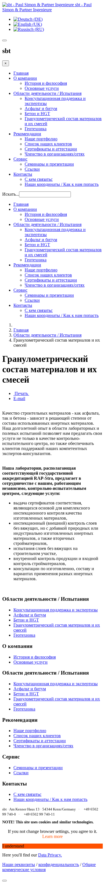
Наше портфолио (41, 138)
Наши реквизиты (18, 864)
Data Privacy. (50, 855)
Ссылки (32, 169)
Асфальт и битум (41, 108)
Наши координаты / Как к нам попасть (62, 184)
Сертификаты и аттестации (51, 149)
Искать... (10, 194)
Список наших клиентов (48, 143)
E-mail (19, 398)
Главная (21, 73)
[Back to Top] (4, 880)
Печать (21, 393)
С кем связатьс (39, 179)
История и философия (46, 83)
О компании (25, 78)
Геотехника (35, 128)
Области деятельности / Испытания (47, 93)
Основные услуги (42, 88)
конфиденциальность (58, 864)
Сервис (20, 159)
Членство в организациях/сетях (55, 154)
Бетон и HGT (37, 113)
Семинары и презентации (49, 164)
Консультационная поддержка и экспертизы (55, 609)
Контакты (22, 174)
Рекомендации (27, 133)
